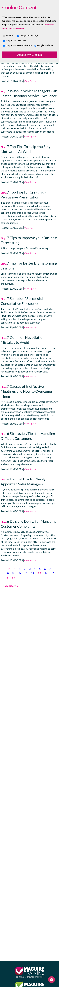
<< (9, 568)
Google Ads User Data (16, 40)
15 (53, 573)
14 (46, 573)
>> (13, 577)
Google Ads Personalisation (19, 45)
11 (25, 573)
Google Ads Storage (29, 35)
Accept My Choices (29, 54)
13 (39, 573)
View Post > (30, 81)
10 (19, 573)
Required (10, 35)
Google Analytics (45, 45)
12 (32, 573)
